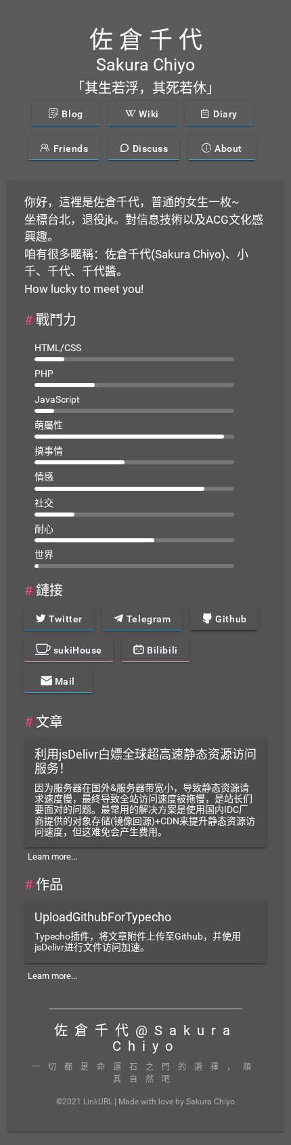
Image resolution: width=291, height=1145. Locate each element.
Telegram (147, 619)
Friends (69, 148)
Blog (71, 113)
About (227, 148)
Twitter (64, 619)
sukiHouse (76, 650)
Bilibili (161, 650)
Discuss (149, 148)
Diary (224, 113)
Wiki (148, 113)
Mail (63, 681)
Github (230, 619)
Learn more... (52, 856)
